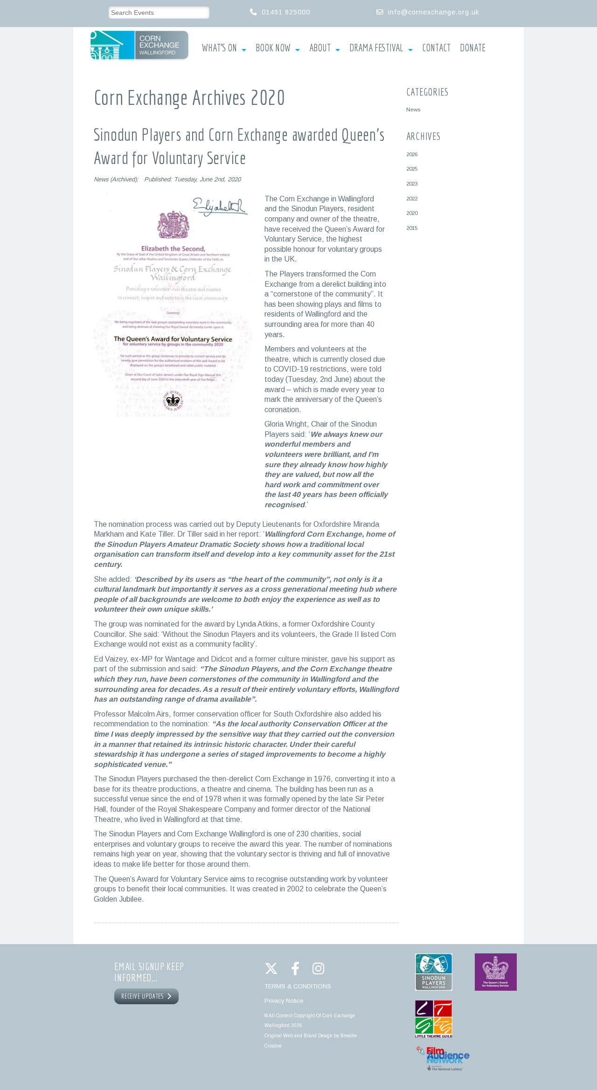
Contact (436, 48)
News (413, 109)
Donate (473, 48)
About (320, 48)
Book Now (273, 48)
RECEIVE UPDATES (144, 996)
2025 (411, 169)
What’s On (219, 48)
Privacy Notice (283, 1000)
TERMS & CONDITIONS (297, 986)
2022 (411, 198)
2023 (411, 183)
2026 (411, 154)
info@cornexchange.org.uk (433, 12)
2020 (411, 213)
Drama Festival (376, 48)
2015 (411, 228)
